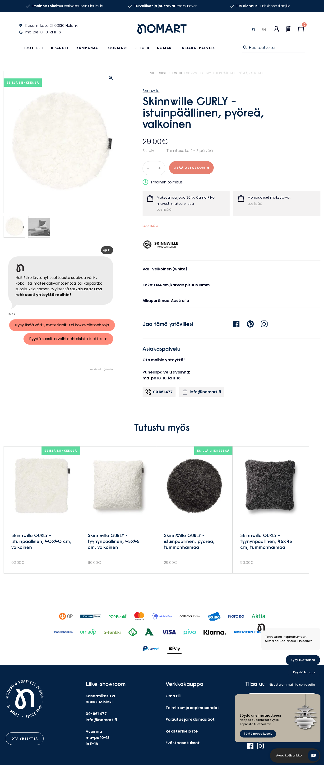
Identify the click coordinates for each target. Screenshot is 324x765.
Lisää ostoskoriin (191, 168)
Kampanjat (88, 48)
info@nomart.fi (205, 392)
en (263, 29)
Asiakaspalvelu (199, 48)
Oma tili (173, 696)
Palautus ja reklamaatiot (190, 719)
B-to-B (141, 48)
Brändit (60, 48)
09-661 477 (96, 713)
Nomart (165, 48)
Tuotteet (33, 48)
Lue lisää (164, 209)
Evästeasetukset (183, 743)
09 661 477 (163, 392)
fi (253, 29)
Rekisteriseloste (182, 731)
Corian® (117, 48)
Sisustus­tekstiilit (170, 73)
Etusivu (148, 73)
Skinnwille (151, 90)
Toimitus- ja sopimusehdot (192, 707)
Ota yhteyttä (24, 739)
